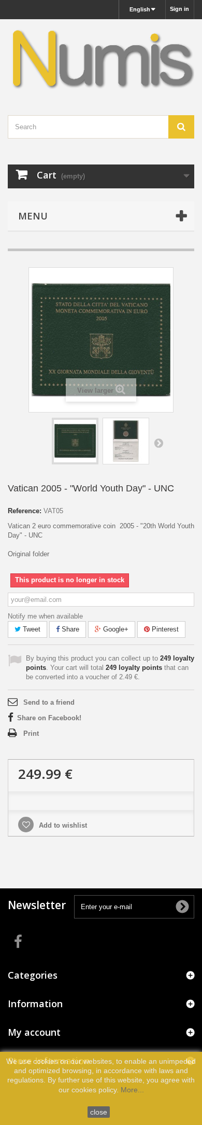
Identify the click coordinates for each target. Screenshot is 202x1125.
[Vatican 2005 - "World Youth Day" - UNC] (75, 441)
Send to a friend (49, 702)
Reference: (24, 511)
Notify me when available (45, 616)
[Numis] (101, 58)
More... (132, 1090)
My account (34, 1032)
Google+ (114, 629)
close (98, 1112)
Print (31, 733)
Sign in (179, 9)
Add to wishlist (62, 825)
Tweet (30, 629)
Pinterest (164, 629)
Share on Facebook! (49, 718)
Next (158, 442)
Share (69, 629)
